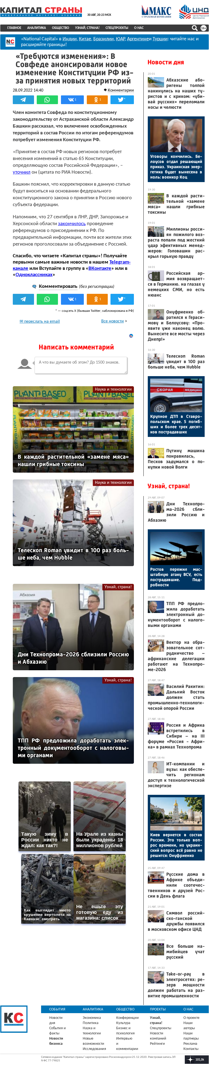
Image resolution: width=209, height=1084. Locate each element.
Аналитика (36, 28)
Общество (60, 28)
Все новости (112, 321)
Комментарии (121, 90)
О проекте (191, 1018)
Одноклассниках (34, 274)
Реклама (190, 1044)
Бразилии (103, 39)
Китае (85, 39)
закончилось (72, 224)
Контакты (190, 1049)
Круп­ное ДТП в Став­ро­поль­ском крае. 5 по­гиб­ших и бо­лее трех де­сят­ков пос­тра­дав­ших (176, 424)
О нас (139, 28)
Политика (91, 1023)
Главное (14, 28)
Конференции (127, 1018)
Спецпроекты (117, 28)
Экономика (92, 1018)
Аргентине (138, 39)
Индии (70, 39)
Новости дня (165, 62)
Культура (123, 1023)
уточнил (21, 172)
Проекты (158, 1009)
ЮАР (120, 39)
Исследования (94, 1049)
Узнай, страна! (87, 28)
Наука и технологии (113, 389)
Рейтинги (157, 1044)
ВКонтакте (99, 268)
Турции (160, 39)
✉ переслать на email (40, 321)
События (57, 1009)
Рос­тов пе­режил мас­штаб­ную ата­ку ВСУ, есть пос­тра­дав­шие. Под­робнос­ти (176, 577)
